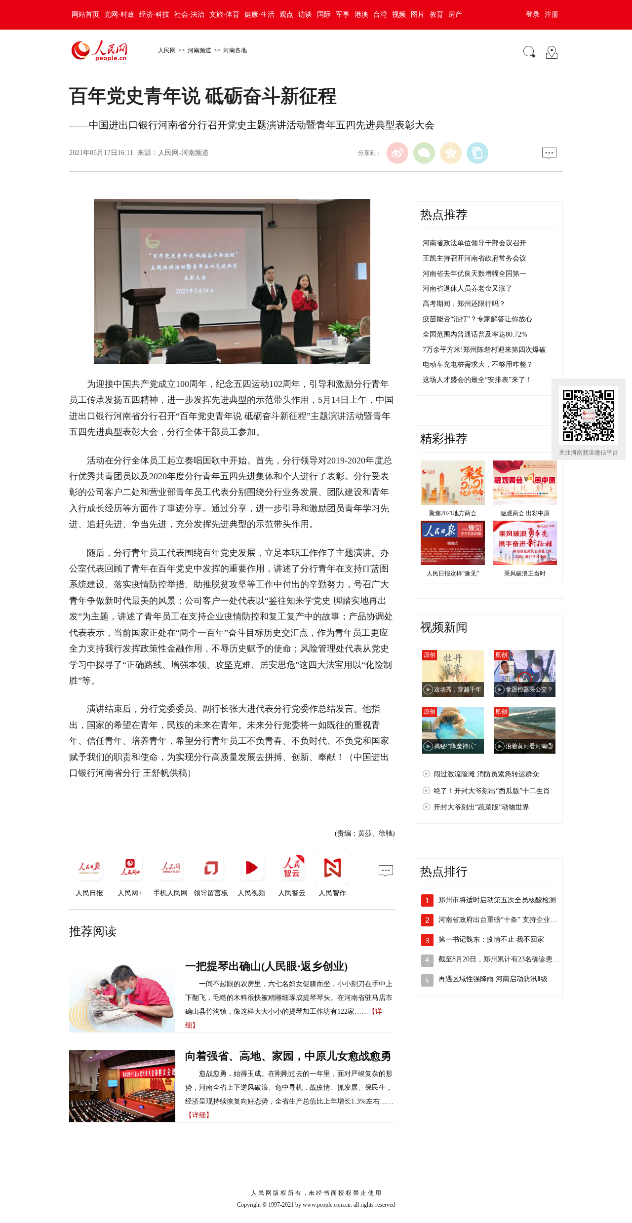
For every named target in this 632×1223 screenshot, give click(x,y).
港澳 (361, 14)
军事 (343, 14)
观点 (286, 14)
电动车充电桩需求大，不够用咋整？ (478, 364)
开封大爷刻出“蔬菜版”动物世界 (481, 807)
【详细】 (199, 1115)
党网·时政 (119, 14)
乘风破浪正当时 (525, 573)
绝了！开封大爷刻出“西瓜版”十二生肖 (492, 791)
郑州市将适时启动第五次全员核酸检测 (497, 900)
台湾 (380, 14)
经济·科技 (154, 14)
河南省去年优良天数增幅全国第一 (474, 273)
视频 (399, 14)
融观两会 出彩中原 (525, 513)
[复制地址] (477, 153)
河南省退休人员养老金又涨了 (468, 288)
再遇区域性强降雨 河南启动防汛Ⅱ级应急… (503, 979)
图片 (418, 14)
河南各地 (235, 50)
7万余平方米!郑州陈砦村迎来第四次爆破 (484, 349)
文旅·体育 (224, 14)
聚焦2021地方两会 (452, 513)
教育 (436, 14)
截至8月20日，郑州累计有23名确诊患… (498, 959)
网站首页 (85, 14)
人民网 (167, 50)
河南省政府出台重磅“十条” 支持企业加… (501, 919)
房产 (455, 14)
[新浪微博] (397, 153)
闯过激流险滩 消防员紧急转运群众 (486, 774)
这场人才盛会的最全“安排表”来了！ (477, 379)
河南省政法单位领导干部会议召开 (474, 243)
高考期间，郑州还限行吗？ (464, 303)
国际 (324, 14)
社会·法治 (189, 14)
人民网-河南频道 (183, 152)
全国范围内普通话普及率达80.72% (475, 334)
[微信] (424, 153)
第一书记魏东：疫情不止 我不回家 (491, 939)
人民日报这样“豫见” (453, 573)
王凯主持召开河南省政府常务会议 (474, 258)
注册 (551, 14)
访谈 (305, 14)
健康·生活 (259, 14)
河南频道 (199, 50)
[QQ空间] (451, 153)
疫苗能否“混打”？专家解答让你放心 (477, 319)
